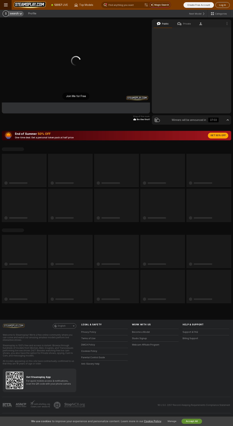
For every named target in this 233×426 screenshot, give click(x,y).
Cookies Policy (89, 351)
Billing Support (190, 338)
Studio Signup (139, 338)
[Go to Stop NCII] (75, 405)
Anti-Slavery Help (90, 364)
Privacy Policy (88, 332)
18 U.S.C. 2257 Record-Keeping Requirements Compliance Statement (193, 405)
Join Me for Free (76, 96)
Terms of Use (88, 338)
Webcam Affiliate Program (145, 344)
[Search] (146, 4)
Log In (222, 5)
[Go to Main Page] (30, 5)
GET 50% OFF (218, 135)
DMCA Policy (88, 344)
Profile (32, 13)
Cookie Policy (152, 421)
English (62, 326)
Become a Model (141, 332)
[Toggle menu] (6, 5)
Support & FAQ (190, 332)
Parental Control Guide (93, 357)
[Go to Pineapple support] (57, 405)
